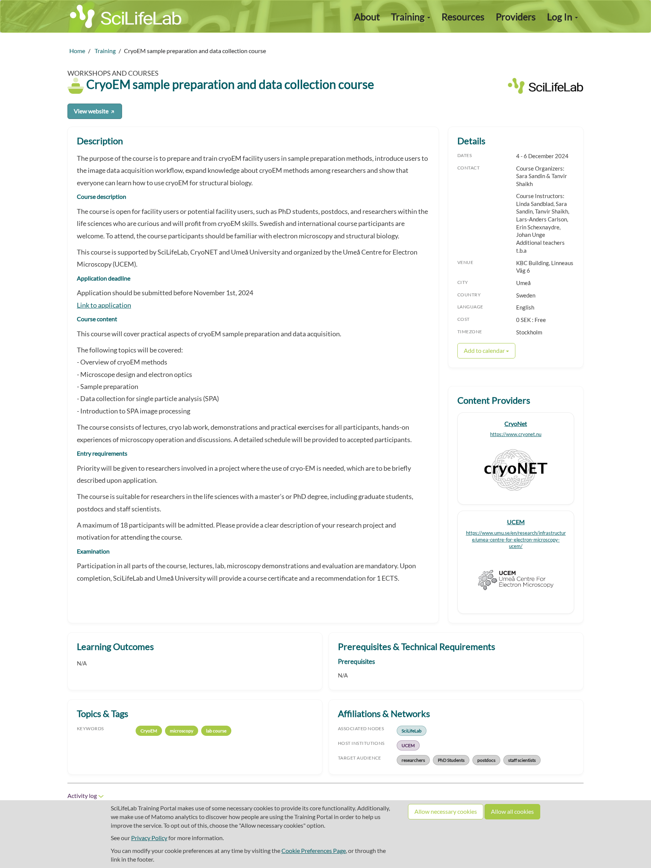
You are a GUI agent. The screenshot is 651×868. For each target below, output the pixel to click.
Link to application (104, 305)
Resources (463, 16)
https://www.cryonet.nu (515, 434)
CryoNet (515, 423)
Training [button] (408, 16)
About (367, 16)
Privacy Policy (149, 837)
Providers (516, 16)
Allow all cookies (512, 811)
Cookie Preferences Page (313, 850)
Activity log (82, 795)
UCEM (516, 521)
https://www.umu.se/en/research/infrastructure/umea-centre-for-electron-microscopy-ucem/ (516, 539)
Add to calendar (485, 350)
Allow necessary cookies (445, 811)
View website (92, 110)
